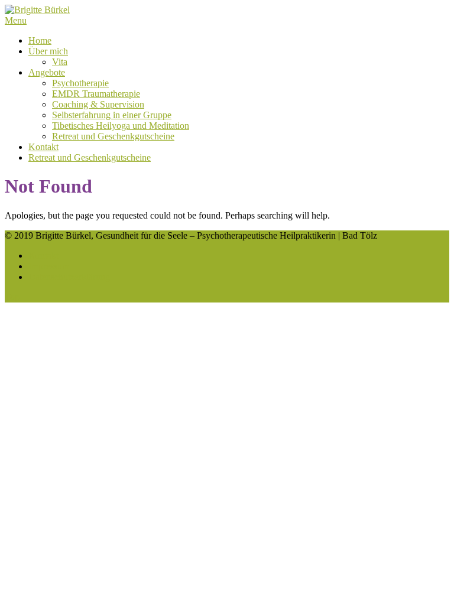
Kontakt (43, 147)
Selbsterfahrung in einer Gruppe (111, 115)
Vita (59, 62)
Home (39, 40)
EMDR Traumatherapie (96, 94)
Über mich (48, 51)
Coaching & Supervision (98, 104)
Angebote (46, 72)
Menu (16, 20)
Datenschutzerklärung (69, 277)
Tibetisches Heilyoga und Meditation (120, 126)
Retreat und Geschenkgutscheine (113, 136)
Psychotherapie (80, 83)
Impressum (48, 266)
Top (12, 297)
